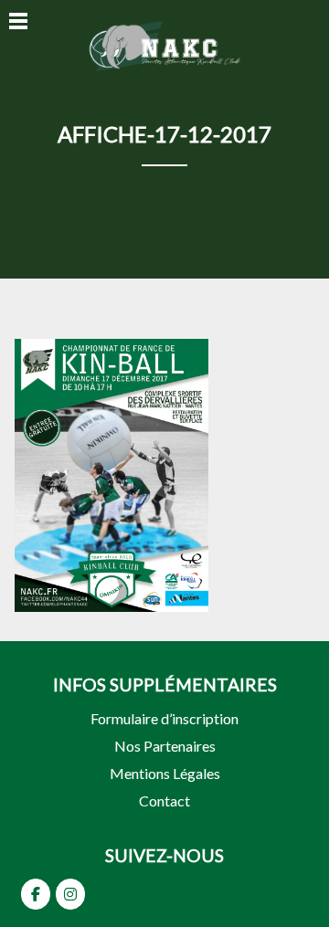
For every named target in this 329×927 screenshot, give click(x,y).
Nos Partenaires (165, 745)
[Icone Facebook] (35, 894)
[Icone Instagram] (70, 894)
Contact (164, 800)
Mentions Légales (165, 773)
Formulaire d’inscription (164, 718)
